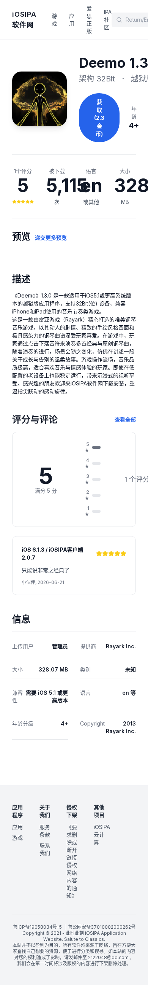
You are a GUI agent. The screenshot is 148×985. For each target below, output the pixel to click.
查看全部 (125, 419)
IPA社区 (108, 19)
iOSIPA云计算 (102, 834)
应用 (71, 20)
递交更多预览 (51, 237)
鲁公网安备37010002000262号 (101, 927)
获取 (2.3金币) (99, 118)
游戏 (54, 20)
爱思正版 (89, 19)
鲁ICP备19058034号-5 (37, 927)
